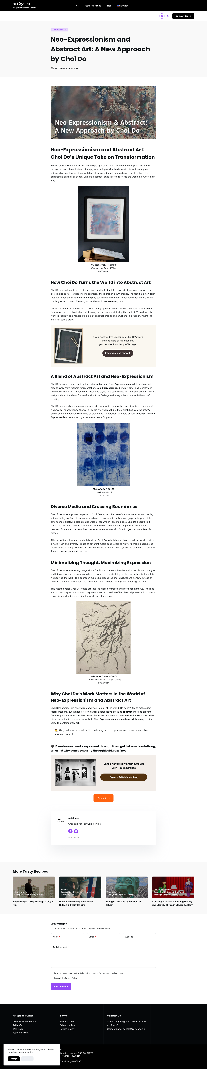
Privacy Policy (71, 978)
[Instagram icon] (76, 831)
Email (92, 936)
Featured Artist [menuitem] (93, 5)
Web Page (18, 1029)
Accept (14, 1059)
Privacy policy (67, 1025)
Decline (27, 1059)
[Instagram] (162, 16)
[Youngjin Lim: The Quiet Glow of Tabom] (127, 887)
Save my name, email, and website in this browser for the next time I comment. (89, 973)
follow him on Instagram (94, 730)
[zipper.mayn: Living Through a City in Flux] (34, 887)
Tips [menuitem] (109, 5)
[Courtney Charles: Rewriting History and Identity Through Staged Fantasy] (173, 887)
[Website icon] (70, 831)
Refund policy (67, 1029)
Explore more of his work (118, 353)
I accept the (65, 978)
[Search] (168, 16)
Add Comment (61, 947)
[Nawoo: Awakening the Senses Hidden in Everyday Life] (80, 887)
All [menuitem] (77, 5)
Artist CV (18, 1025)
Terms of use (67, 1021)
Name (56, 936)
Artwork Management (24, 1021)
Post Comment (61, 986)
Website (129, 936)
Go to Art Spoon (183, 16)
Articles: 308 (74, 838)
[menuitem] (124, 5)
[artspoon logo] (25, 4)
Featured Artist (59, 30)
